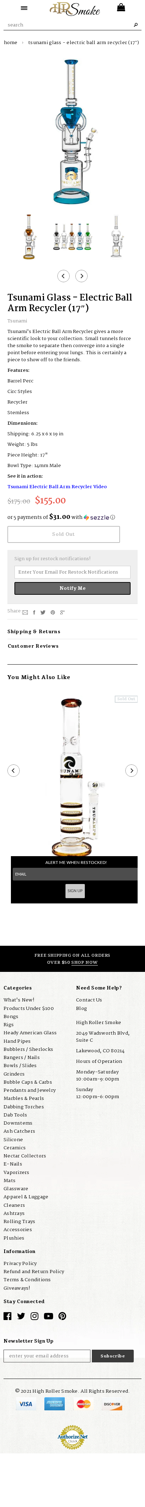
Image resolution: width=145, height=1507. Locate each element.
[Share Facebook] (34, 612)
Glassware (16, 1189)
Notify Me (72, 588)
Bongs (11, 1017)
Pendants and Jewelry (30, 1090)
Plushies (14, 1238)
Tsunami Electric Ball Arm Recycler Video (57, 487)
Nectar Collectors (25, 1156)
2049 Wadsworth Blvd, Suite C (103, 1036)
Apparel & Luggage (26, 1197)
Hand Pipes (17, 1041)
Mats (9, 1181)
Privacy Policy (20, 1263)
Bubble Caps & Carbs (28, 1082)
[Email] (25, 612)
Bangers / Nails (22, 1057)
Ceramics (15, 1148)
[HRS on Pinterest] (62, 1318)
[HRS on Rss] (48, 1318)
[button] (72, 517)
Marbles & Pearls (24, 1098)
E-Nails (13, 1164)
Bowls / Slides (20, 1066)
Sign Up (75, 891)
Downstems (18, 1123)
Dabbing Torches (24, 1107)
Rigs (9, 1025)
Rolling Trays (19, 1221)
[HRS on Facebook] (7, 1318)
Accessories (18, 1230)
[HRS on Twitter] (21, 1318)
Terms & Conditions (27, 1280)
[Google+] (62, 612)
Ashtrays (14, 1213)
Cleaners (14, 1205)
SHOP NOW (84, 962)
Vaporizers (17, 1172)
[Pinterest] (53, 612)
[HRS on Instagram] (34, 1318)
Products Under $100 (29, 1008)
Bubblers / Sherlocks (28, 1049)
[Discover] (112, 1404)
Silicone (13, 1140)
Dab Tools (15, 1115)
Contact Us (89, 1000)
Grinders (14, 1074)
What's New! (19, 1000)
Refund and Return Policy (34, 1272)
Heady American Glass (30, 1033)
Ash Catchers (19, 1131)
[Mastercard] (84, 1404)
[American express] (55, 1404)
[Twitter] (42, 612)
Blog (81, 1008)
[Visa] (26, 1404)
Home (11, 43)
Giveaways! (17, 1288)
